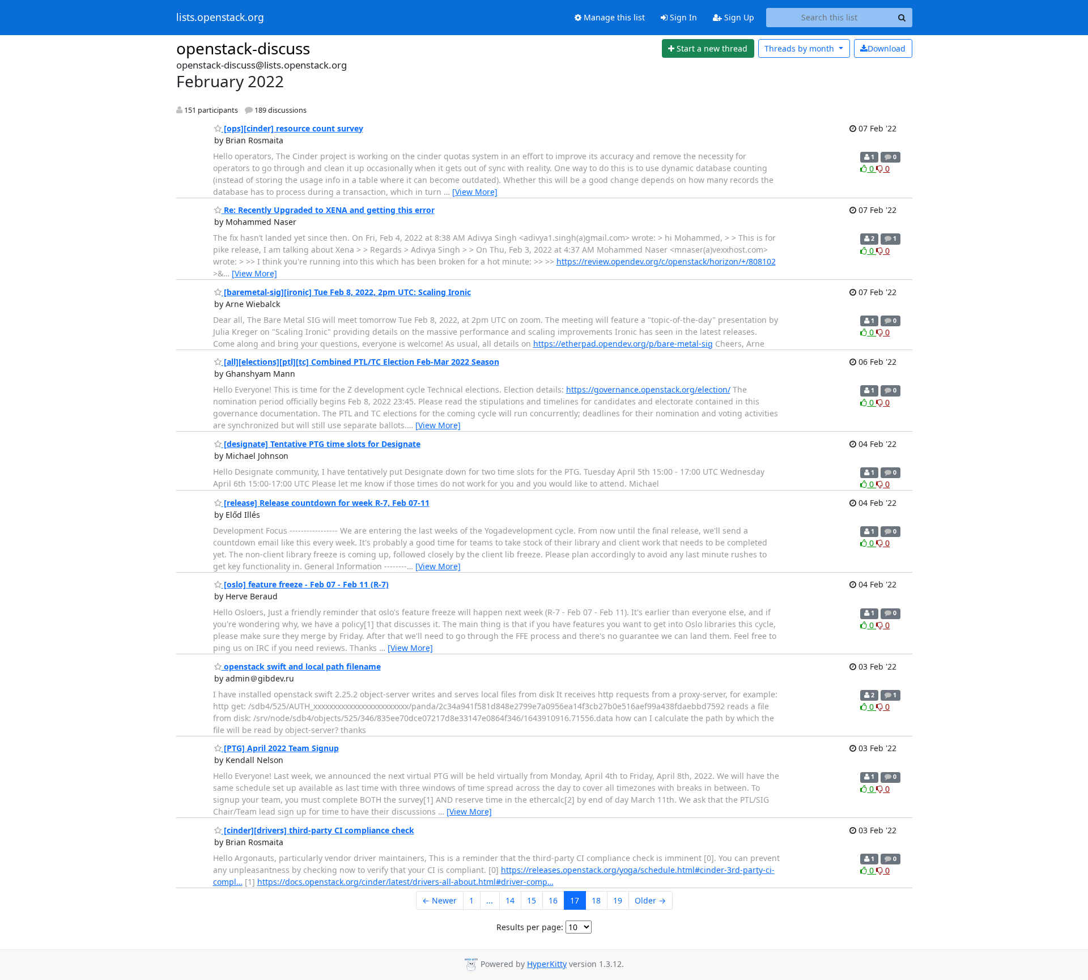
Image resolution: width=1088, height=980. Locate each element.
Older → (650, 900)
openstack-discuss (243, 48)
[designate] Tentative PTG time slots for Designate (321, 443)
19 (617, 900)
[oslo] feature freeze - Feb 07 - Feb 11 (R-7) (305, 584)
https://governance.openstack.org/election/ (648, 389)
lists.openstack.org (220, 17)
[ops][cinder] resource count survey (292, 128)
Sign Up (738, 17)
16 (553, 900)
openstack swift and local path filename (301, 666)
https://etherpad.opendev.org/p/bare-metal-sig (623, 343)
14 (510, 900)
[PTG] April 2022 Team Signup (280, 748)
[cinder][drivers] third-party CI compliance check (318, 830)
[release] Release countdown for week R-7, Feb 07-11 (326, 502)
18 (596, 900)
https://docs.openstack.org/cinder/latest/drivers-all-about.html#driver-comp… (405, 881)
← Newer (439, 900)
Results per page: (529, 927)
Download (887, 48)
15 (531, 900)
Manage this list (613, 17)
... (489, 900)
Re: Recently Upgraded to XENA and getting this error (328, 209)
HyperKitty (547, 963)
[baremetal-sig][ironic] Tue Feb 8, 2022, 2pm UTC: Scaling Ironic (346, 292)
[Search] (902, 17)
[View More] (475, 191)
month (800, 48)
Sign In (682, 17)
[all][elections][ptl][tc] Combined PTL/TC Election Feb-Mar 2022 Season (360, 361)
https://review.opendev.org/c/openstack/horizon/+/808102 (666, 261)
